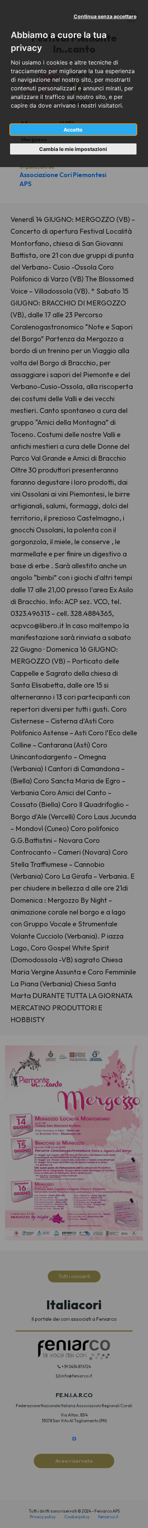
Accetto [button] (73, 130)
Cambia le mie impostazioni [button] (73, 149)
